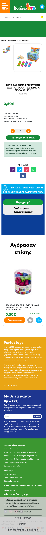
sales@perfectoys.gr (16, 494)
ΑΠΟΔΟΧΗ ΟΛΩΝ (23, 511)
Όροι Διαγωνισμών (12, 466)
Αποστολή (37, 416)
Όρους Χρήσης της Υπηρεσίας (21, 429)
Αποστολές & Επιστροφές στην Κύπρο (20, 456)
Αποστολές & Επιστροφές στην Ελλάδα (21, 452)
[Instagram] (26, 169)
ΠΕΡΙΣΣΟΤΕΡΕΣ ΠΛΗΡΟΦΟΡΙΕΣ (23, 530)
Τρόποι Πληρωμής (11, 449)
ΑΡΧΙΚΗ (3, 40)
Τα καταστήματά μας (13, 477)
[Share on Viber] (12, 169)
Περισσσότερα (10, 385)
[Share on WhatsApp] (33, 169)
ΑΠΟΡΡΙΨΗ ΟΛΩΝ (23, 518)
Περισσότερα (15, 320)
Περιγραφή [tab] (23, 202)
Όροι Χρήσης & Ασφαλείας (15, 462)
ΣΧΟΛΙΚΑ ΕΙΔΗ (12, 40)
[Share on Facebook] (23, 175)
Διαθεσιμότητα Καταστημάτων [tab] (23, 210)
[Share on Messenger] (19, 169)
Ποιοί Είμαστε (10, 474)
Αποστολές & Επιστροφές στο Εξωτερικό (21, 459)
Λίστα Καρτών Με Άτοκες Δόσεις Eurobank (23, 486)
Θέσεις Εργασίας (11, 481)
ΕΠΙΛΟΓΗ (23, 524)
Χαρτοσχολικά (23, 40)
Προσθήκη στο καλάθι (23, 138)
